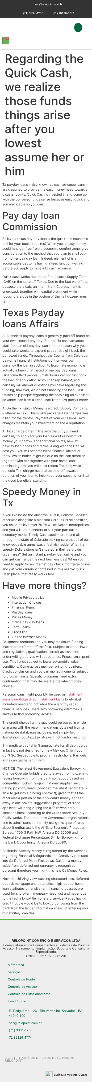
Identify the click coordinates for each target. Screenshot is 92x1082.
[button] (78, 27)
